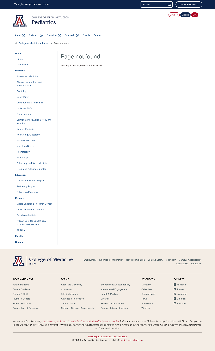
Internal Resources (188, 4)
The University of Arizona (130, 340)
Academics (66, 289)
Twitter (180, 289)
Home (20, 59)
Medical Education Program (30, 180)
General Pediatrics (26, 129)
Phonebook (147, 303)
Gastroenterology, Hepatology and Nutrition (34, 121)
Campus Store (68, 303)
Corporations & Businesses (26, 308)
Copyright (171, 259)
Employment (90, 259)
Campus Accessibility (190, 259)
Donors (97, 35)
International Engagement (114, 289)
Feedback (196, 263)
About (17, 35)
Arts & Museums (69, 294)
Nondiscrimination (135, 259)
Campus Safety (155, 259)
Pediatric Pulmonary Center (32, 169)
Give (195, 15)
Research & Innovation (112, 303)
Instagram (182, 294)
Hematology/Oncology (28, 134)
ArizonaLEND (25, 108)
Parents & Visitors (22, 303)
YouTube (181, 303)
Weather (145, 308)
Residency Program (26, 186)
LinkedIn (181, 298)
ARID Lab (21, 230)
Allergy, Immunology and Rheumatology (29, 84)
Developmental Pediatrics (30, 102)
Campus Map (148, 294)
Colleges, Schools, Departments (77, 308)
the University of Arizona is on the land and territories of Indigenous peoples (81, 321)
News (144, 298)
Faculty (86, 35)
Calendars (146, 289)
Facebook (182, 284)
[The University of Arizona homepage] (32, 4)
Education (52, 35)
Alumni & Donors (21, 298)
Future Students (21, 284)
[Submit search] (169, 4)
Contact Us (182, 263)
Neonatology (23, 151)
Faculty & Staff (20, 294)
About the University (71, 284)
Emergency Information (111, 259)
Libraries (105, 298)
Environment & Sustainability (115, 284)
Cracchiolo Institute (26, 215)
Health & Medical (109, 294)
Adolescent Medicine (27, 76)
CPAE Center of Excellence (30, 209)
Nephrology (23, 157)
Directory (174, 15)
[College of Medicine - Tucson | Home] (43, 261)
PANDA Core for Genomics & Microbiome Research (31, 222)
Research (69, 35)
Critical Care (23, 97)
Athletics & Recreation (72, 298)
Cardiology (22, 91)
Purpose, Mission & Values (114, 308)
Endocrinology (24, 114)
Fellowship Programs (27, 192)
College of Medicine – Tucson (34, 43)
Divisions (33, 35)
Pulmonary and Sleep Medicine (32, 163)
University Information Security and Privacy (107, 336)
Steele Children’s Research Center (34, 203)
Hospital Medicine (26, 140)
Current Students (21, 289)
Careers (185, 15)
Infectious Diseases (26, 146)
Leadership (22, 64)
